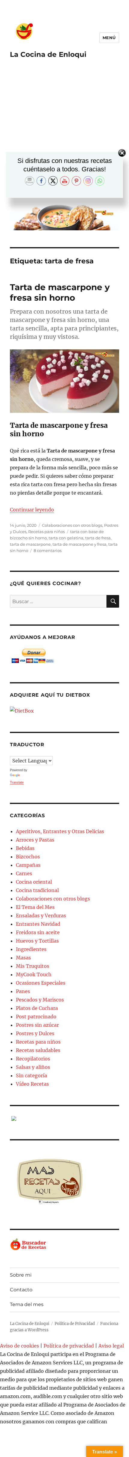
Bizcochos (28, 857)
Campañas (28, 865)
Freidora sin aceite (38, 932)
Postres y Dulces (35, 1033)
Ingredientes (31, 949)
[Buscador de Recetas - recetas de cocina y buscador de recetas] (64, 1244)
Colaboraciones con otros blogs (72, 525)
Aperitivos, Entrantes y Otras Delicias (60, 831)
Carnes (24, 873)
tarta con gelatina (66, 537)
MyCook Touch (34, 974)
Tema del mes (27, 1304)
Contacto (21, 1290)
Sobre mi (21, 1275)
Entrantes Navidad (38, 924)
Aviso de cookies (19, 1346)
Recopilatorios (33, 1059)
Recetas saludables (38, 1050)
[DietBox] (64, 711)
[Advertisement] (64, 136)
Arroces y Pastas (35, 840)
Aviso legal (111, 1346)
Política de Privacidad (75, 1323)
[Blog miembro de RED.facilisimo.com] (64, 1118)
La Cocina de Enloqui (48, 54)
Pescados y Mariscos (40, 1000)
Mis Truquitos (32, 966)
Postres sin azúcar (37, 1025)
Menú (109, 37)
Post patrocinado (36, 1017)
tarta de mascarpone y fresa (79, 544)
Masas (23, 958)
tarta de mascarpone (30, 544)
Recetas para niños (46, 531)
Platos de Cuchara (37, 1008)
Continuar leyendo (32, 510)
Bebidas (25, 848)
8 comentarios (48, 550)
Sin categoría (31, 1075)
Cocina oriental (34, 882)
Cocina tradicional (37, 890)
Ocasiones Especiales (40, 983)
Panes (23, 991)
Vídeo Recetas (32, 1084)
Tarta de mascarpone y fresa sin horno (60, 292)
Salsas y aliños (33, 1067)
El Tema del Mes (35, 907)
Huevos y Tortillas (37, 941)
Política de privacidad (69, 1346)
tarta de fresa (98, 537)
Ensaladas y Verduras (41, 916)
